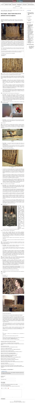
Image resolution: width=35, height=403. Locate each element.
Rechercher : (14, 7)
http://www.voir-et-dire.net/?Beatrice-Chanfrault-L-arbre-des (9, 359)
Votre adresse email (3, 379)
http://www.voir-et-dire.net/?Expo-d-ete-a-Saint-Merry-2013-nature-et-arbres (12, 361)
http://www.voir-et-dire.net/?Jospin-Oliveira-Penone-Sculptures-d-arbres (11, 351)
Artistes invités (5, 10)
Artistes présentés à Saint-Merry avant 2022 (13, 10)
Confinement (29, 16)
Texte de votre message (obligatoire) (5, 385)
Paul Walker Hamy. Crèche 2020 (30, 29)
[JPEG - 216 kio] (10, 215)
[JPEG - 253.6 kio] (12, 134)
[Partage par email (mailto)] (27, 10)
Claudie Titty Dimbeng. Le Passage (31, 42)
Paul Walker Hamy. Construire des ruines (30, 31)
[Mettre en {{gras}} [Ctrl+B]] (1, 388)
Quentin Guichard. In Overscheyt (30, 28)
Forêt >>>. (11, 41)
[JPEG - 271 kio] (12, 65)
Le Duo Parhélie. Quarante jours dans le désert (31, 34)
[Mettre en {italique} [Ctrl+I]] (3, 388)
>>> (17, 335)
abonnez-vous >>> (14, 338)
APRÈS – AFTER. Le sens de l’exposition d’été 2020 (30, 38)
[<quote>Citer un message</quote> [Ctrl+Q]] (5, 388)
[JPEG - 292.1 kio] (12, 110)
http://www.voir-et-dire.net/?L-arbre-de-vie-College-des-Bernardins (10, 349)
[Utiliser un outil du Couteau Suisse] (8, 388)
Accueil (2, 10)
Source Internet (11, 148)
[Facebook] (28, 10)
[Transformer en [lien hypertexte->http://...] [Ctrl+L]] (4, 388)
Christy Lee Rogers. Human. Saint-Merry (30, 32)
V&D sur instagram (17, 6)
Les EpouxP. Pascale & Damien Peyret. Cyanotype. (30, 40)
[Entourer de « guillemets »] (7, 388)
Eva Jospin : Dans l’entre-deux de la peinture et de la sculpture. (30, 25)
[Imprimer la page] (29, 10)
